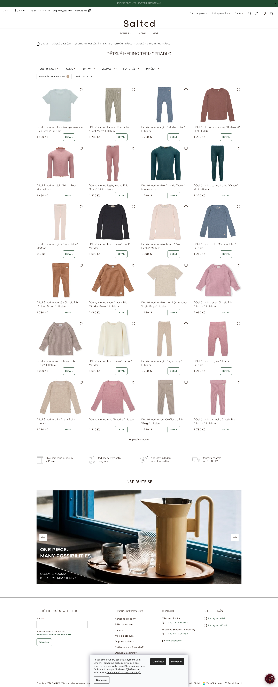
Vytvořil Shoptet (214, 683)
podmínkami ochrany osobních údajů (54, 634)
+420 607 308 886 (177, 633)
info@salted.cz (174, 640)
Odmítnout (158, 661)
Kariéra (119, 630)
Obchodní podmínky (126, 653)
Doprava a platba (124, 641)
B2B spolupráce (220, 13)
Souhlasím (176, 661)
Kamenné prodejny (125, 618)
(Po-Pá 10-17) (35, 10)
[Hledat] (249, 13)
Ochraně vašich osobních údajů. (124, 672)
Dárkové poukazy (199, 13)
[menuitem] (125, 33)
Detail (69, 137)
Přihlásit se (44, 642)
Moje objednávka (124, 635)
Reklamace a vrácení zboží (129, 647)
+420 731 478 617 (177, 622)
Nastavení (101, 680)
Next (235, 537)
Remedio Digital (192, 683)
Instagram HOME (217, 625)
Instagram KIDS (216, 618)
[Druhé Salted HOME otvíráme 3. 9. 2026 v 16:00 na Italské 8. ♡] (270, 679)
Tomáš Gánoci (234, 683)
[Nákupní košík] (271, 13)
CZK (5, 11)
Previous (43, 537)
